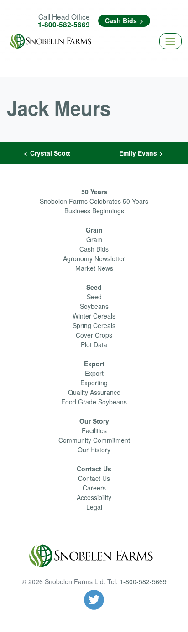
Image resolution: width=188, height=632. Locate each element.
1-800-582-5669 (64, 25)
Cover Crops (94, 334)
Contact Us (94, 468)
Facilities (94, 430)
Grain (94, 229)
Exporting (94, 382)
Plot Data (94, 344)
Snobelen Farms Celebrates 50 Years (94, 201)
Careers (94, 487)
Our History (94, 449)
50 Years (94, 191)
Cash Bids (121, 20)
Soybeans (94, 306)
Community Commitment (94, 440)
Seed (94, 287)
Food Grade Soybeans (94, 401)
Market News (94, 268)
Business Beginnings (94, 210)
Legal (94, 506)
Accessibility (94, 497)
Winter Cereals (94, 315)
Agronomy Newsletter (94, 258)
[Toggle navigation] (170, 41)
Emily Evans (138, 152)
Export (94, 363)
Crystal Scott (50, 152)
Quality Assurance (94, 392)
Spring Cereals (94, 325)
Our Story (94, 420)
